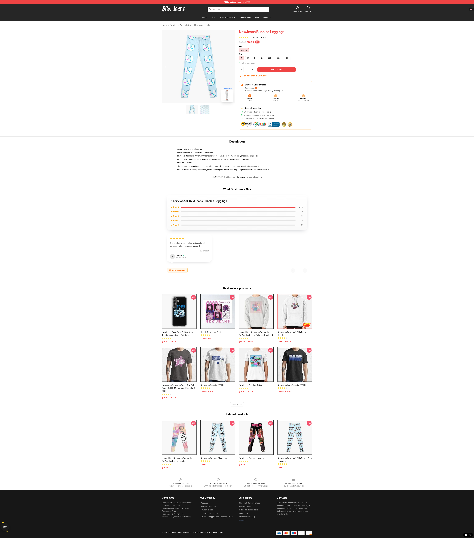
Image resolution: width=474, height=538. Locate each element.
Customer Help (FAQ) (247, 517)
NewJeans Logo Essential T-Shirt (291, 385)
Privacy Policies (207, 510)
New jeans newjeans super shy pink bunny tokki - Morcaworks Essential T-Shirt (178, 388)
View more (237, 404)
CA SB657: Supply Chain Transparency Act (217, 517)
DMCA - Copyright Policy (210, 513)
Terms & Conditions (208, 506)
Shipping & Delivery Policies (249, 503)
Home (164, 25)
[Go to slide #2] (205, 109)
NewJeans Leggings (203, 25)
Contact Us (243, 513)
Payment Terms (245, 506)
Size (240, 54)
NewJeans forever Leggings (251, 458)
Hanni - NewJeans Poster (211, 332)
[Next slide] (231, 66)
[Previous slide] (165, 66)
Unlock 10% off (5, 527)
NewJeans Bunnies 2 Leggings (213, 458)
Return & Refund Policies (248, 510)
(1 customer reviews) (258, 37)
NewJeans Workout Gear (180, 25)
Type (241, 46)
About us (204, 503)
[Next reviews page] (305, 270)
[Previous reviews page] (293, 270)
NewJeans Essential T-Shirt (212, 385)
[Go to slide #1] (192, 109)
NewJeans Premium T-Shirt (251, 385)
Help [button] (469, 535)
